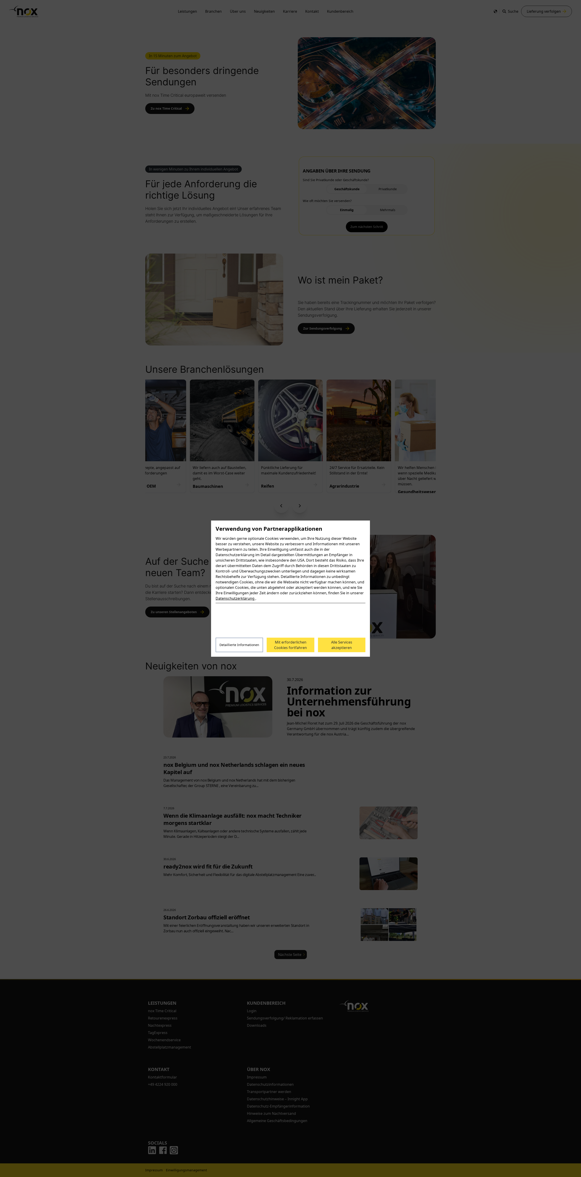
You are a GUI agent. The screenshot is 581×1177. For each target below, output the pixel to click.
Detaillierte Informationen (239, 645)
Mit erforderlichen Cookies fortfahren (290, 645)
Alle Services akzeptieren (341, 645)
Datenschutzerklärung (235, 598)
